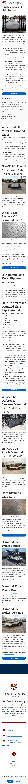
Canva (17, 239)
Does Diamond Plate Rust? (8, 114)
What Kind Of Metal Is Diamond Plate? (10, 101)
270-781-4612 (11, 730)
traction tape (16, 367)
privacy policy (22, 776)
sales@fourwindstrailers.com (14, 736)
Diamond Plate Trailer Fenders (9, 116)
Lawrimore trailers (9, 654)
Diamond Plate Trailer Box (8, 118)
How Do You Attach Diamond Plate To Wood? (12, 113)
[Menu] (25, 2)
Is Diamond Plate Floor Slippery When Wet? (12, 106)
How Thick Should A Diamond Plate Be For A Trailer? (14, 102)
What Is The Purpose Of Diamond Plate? (11, 104)
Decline (18, 781)
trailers (15, 593)
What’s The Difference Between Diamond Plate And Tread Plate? (13, 110)
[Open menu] (14, 770)
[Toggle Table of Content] (24, 99)
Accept (10, 781)
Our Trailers (14, 93)
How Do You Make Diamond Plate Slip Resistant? (13, 108)
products (20, 361)
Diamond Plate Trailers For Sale (9, 120)
